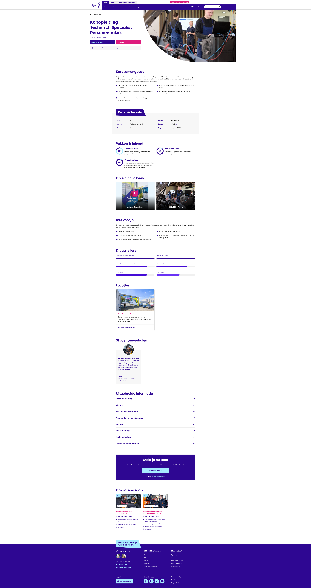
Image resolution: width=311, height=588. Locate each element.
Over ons (146, 555)
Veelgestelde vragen (177, 560)
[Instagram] (157, 581)
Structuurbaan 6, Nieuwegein (129, 314)
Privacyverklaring (176, 577)
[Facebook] (146, 581)
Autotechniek (97, 15)
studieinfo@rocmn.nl (158, 476)
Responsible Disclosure (177, 583)
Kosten (119, 424)
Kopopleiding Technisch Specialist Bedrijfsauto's (152, 512)
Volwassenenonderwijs (126, 2)
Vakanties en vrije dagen (150, 566)
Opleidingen (107, 7)
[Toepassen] (219, 7)
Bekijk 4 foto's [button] (177, 207)
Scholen (131, 7)
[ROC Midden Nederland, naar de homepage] (95, 5)
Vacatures (146, 563)
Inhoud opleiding (124, 398)
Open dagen (174, 555)
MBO (105, 2)
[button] (176, 124)
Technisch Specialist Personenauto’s (124, 512)
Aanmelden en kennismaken (129, 418)
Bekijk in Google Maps (126, 327)
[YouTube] (162, 581)
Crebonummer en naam (127, 443)
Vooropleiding (123, 430)
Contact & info (197, 7)
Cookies (173, 580)
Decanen (146, 560)
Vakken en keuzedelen (127, 411)
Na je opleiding (123, 437)
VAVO (113, 2)
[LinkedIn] (151, 581)
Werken (119, 405)
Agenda (139, 7)
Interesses (124, 7)
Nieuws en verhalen (176, 563)
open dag (185, 2)
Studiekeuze (116, 7)
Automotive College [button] (135, 207)
